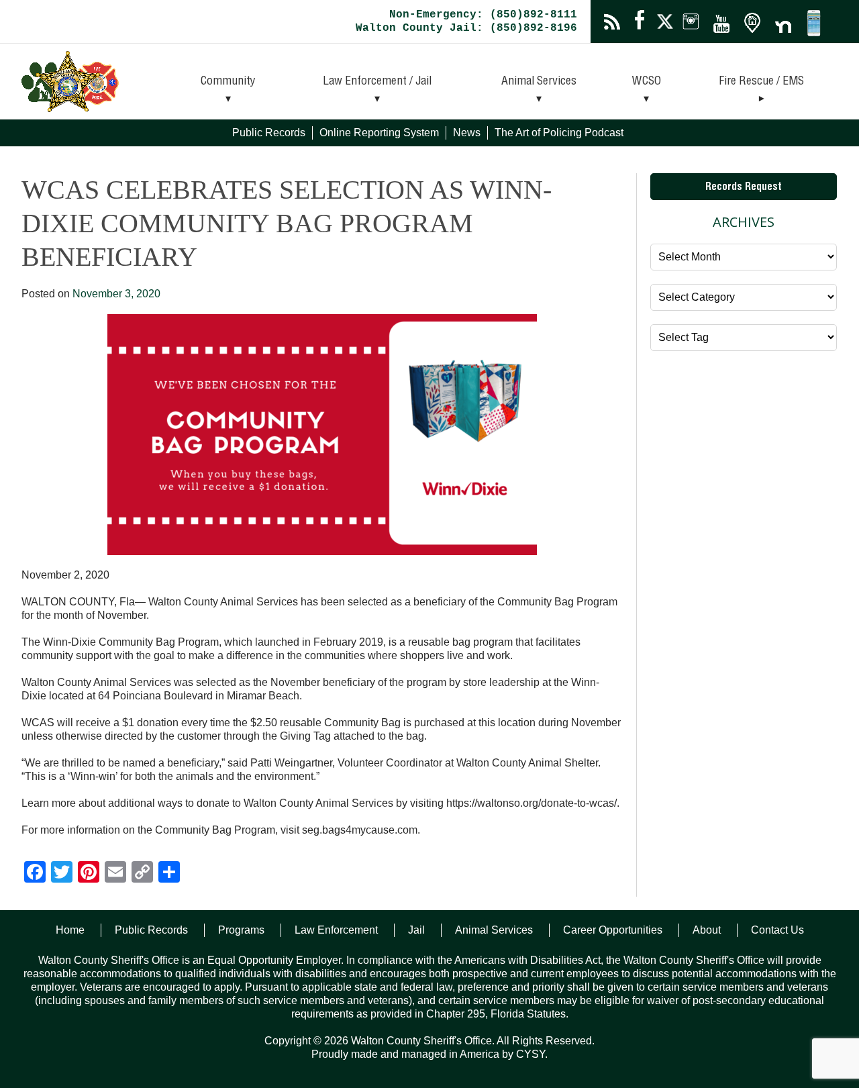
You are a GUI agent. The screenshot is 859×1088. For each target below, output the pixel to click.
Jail (416, 930)
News (467, 132)
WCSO (646, 82)
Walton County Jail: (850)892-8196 (466, 28)
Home (70, 930)
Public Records (268, 132)
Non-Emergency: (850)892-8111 (483, 15)
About (707, 930)
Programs (241, 930)
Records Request (743, 188)
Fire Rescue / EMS (761, 82)
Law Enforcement (336, 930)
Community (228, 82)
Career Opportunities (612, 930)
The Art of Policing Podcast (559, 132)
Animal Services (538, 82)
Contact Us (777, 930)
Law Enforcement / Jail (377, 82)
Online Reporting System (379, 132)
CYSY (530, 1054)
